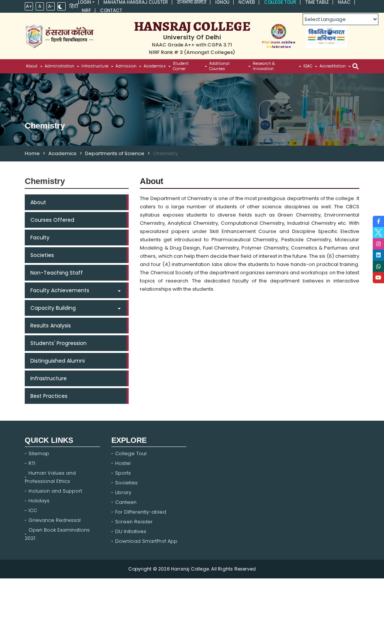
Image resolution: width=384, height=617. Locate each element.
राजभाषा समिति (191, 2)
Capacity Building (53, 308)
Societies (42, 255)
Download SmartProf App (146, 541)
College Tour (280, 2)
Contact (111, 10)
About (38, 202)
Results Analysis (50, 325)
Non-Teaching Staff (56, 272)
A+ (29, 6)
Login (84, 2)
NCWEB (246, 2)
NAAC (344, 2)
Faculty (40, 237)
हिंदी (73, 6)
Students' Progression (58, 343)
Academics (62, 153)
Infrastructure (48, 378)
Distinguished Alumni (57, 361)
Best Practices (49, 396)
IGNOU (222, 2)
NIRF (86, 10)
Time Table (317, 2)
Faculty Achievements (59, 290)
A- (51, 6)
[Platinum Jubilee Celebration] (279, 31)
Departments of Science (114, 153)
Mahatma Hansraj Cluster (136, 2)
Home (32, 153)
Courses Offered (52, 220)
